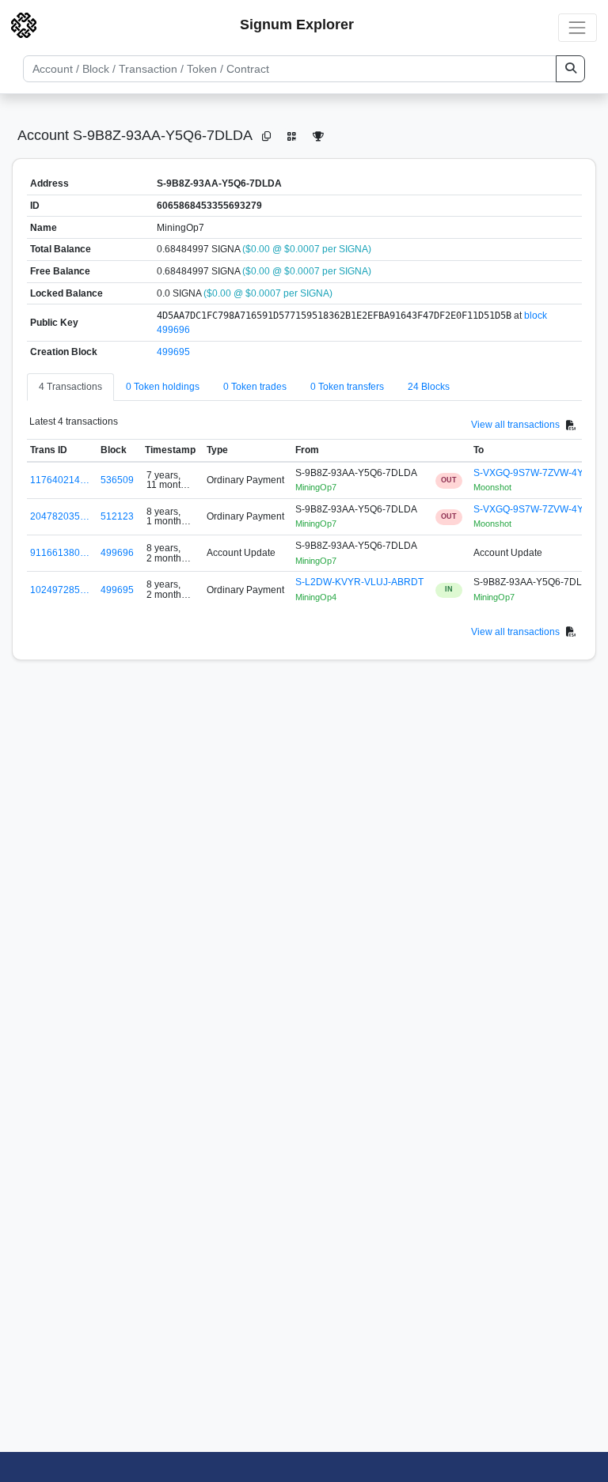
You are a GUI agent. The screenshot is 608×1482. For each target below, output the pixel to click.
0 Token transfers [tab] (347, 386)
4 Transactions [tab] (70, 386)
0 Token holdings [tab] (163, 386)
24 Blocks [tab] (429, 386)
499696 (117, 552)
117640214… (59, 480)
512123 (117, 516)
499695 (173, 351)
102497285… (59, 589)
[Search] (570, 68)
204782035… (59, 516)
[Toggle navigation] (577, 27)
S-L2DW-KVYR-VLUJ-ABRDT (359, 582)
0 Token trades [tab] (255, 386)
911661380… (59, 552)
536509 (117, 480)
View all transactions (515, 424)
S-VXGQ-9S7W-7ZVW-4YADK (537, 472)
